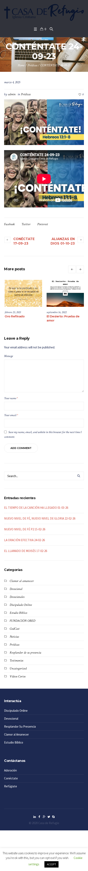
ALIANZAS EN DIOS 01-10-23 (63, 241)
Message (8, 356)
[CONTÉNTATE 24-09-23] (44, 122)
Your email (11, 415)
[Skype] (53, 817)
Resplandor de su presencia (25, 652)
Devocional (16, 589)
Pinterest (42, 224)
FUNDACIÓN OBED (22, 621)
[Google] (44, 817)
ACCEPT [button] (51, 864)
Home (21, 65)
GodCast (14, 629)
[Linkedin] (35, 817)
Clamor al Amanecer (16, 734)
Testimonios (16, 660)
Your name (11, 398)
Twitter (25, 224)
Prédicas (32, 65)
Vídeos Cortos (17, 676)
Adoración (10, 770)
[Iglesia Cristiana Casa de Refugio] (44, 12)
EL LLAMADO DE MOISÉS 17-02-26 (25, 551)
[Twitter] (49, 817)
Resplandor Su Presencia (20, 726)
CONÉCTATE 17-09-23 (24, 241)
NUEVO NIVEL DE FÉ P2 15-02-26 (24, 529)
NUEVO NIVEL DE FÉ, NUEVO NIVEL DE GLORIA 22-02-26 (39, 518)
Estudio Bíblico (18, 613)
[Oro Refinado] (58, 293)
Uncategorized (18, 668)
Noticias (14, 637)
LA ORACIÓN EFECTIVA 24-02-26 (24, 540)
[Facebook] (39, 817)
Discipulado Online (21, 605)
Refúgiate (10, 786)
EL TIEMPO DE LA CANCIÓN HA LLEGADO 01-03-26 (36, 508)
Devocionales (17, 597)
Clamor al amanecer (22, 581)
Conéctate (11, 778)
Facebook (9, 224)
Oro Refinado (49, 316)
